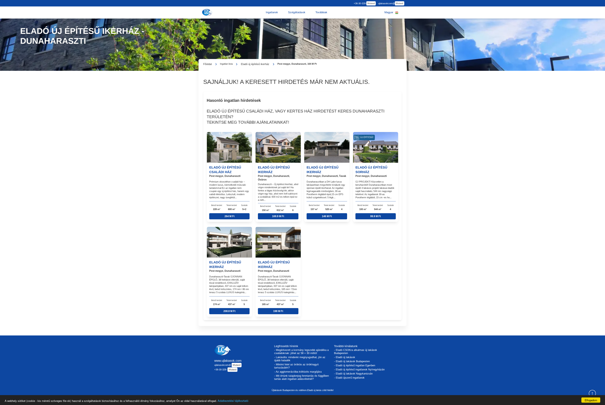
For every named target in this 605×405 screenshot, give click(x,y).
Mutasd (371, 3)
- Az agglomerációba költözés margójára (298, 371)
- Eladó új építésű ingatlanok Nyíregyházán (359, 369)
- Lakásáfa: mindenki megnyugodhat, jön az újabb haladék (299, 359)
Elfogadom (591, 400)
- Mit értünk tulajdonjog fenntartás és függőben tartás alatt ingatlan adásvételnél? (301, 377)
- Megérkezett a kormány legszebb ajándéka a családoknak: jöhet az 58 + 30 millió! (301, 352)
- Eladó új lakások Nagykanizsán (353, 373)
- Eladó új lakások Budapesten (352, 361)
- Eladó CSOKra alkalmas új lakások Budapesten (355, 352)
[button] (272, 12)
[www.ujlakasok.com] (207, 12)
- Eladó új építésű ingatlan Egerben (354, 365)
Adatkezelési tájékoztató (233, 400)
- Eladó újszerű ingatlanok (349, 377)
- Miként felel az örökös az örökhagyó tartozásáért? (296, 366)
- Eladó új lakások (344, 357)
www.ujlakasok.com (228, 360)
